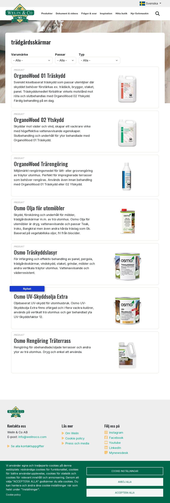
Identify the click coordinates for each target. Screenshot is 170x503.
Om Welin (72, 433)
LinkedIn (115, 448)
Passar (60, 54)
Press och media (77, 443)
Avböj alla (124, 482)
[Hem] (21, 13)
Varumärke (19, 54)
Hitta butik (121, 13)
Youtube (115, 442)
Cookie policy (75, 438)
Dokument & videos (67, 13)
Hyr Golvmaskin (140, 13)
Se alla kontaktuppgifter (27, 446)
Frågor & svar (89, 13)
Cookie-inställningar (124, 471)
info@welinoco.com (32, 437)
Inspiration (106, 13)
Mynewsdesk (118, 453)
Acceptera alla (124, 492)
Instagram (116, 432)
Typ (81, 54)
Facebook (116, 437)
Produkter (46, 13)
